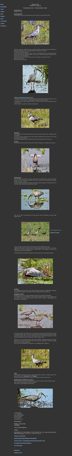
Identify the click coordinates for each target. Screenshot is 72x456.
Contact (2, 23)
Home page (17, 450)
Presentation (3, 6)
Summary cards (18, 452)
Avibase (16, 435)
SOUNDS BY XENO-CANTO (25, 97)
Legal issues (3, 25)
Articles (2, 11)
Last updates (3, 21)
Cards (1, 9)
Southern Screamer (54, 232)
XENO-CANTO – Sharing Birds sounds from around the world (29, 440)
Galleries (2, 16)
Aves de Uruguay (18, 445)
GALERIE (16, 425)
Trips (1, 13)
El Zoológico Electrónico (20, 443)
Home (1, 4)
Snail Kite (26, 376)
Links (1, 18)
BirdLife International (19, 438)
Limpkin (35, 376)
